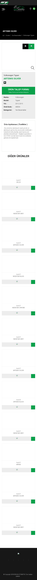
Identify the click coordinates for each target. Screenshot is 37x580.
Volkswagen (19, 97)
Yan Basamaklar (16, 35)
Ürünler (8, 35)
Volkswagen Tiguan (28, 35)
